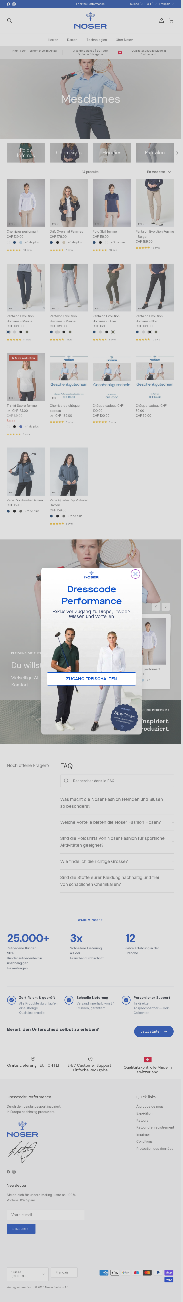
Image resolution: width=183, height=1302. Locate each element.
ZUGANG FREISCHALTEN (91, 679)
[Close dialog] (135, 574)
